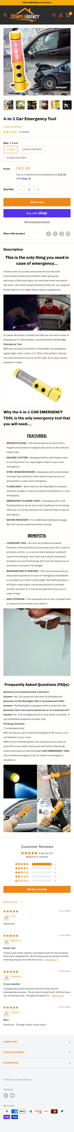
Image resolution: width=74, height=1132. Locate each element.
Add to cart (37, 202)
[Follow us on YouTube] (12, 1095)
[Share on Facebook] (48, 233)
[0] (68, 15)
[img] (10, 911)
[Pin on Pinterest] (55, 233)
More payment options (37, 221)
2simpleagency (12, 127)
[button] (22, 864)
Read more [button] (52, 959)
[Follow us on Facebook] (5, 1095)
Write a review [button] (37, 889)
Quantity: (8, 189)
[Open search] (54, 15)
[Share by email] (68, 233)
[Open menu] (5, 14)
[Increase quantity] (38, 189)
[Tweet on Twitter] (61, 233)
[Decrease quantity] (20, 189)
